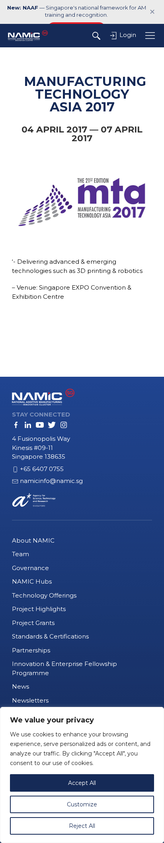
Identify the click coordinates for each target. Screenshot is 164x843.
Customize (82, 804)
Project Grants (33, 623)
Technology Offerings (44, 595)
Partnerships (31, 650)
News (20, 686)
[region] (82, 775)
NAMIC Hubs (32, 581)
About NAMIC (33, 540)
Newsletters (30, 700)
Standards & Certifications (50, 636)
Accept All (82, 783)
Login (127, 35)
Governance (30, 568)
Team (20, 554)
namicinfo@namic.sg (51, 481)
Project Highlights (39, 609)
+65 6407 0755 (42, 469)
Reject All (82, 825)
